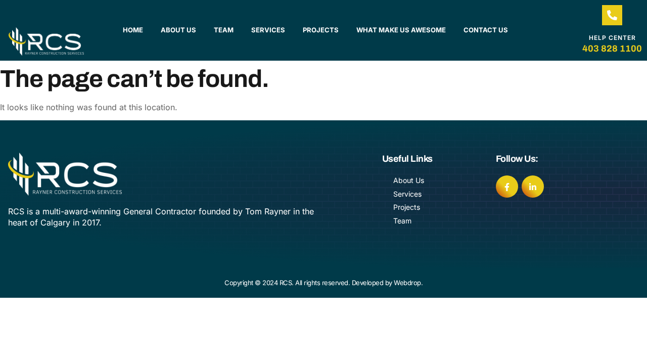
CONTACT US (486, 30)
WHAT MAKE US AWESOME (401, 30)
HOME (133, 30)
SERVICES (268, 30)
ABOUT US (178, 30)
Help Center (612, 37)
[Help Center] (612, 15)
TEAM (224, 30)
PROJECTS (321, 30)
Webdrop (407, 283)
